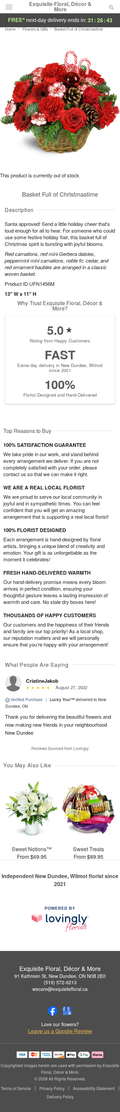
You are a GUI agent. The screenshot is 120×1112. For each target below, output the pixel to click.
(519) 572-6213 (60, 982)
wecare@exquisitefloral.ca (60, 989)
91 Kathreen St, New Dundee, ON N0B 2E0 (60, 976)
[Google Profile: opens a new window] (67, 1011)
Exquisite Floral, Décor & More (60, 6)
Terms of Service (16, 1088)
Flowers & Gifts (35, 29)
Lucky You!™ (62, 699)
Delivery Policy (60, 1097)
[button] (105, 1097)
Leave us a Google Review (60, 1031)
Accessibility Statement (94, 1088)
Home (10, 29)
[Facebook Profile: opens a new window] (52, 1011)
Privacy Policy (52, 1088)
